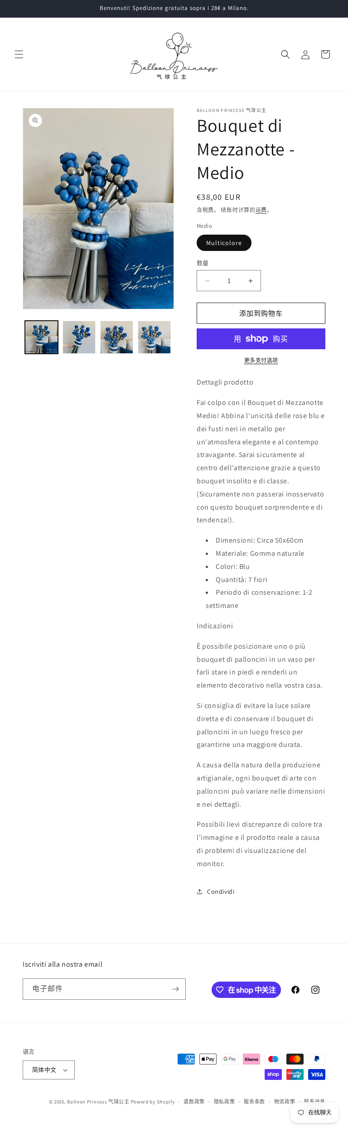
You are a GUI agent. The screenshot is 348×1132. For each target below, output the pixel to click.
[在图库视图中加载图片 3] (116, 337)
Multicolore (224, 243)
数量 (203, 263)
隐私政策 (224, 1101)
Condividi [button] (220, 891)
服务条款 (254, 1101)
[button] (19, 54)
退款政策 (194, 1101)
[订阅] (175, 989)
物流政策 (284, 1101)
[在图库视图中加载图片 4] (154, 337)
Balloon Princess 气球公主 (98, 1101)
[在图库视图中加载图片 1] (41, 337)
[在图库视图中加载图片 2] (79, 337)
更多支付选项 (261, 360)
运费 (261, 210)
